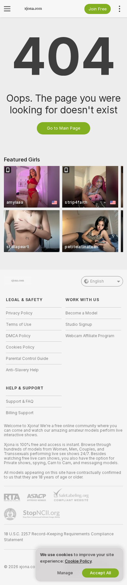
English (97, 281)
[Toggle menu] (7, 9)
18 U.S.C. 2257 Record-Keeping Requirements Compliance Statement (59, 537)
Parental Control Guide (27, 358)
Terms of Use (18, 324)
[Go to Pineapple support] (11, 514)
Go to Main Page (63, 128)
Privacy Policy (19, 313)
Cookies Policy (20, 347)
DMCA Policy (18, 336)
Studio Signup (78, 324)
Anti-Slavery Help (22, 370)
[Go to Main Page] (39, 9)
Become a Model (81, 313)
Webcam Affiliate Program (89, 336)
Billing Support (20, 413)
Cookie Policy (78, 561)
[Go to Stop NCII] (42, 514)
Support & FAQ (20, 401)
